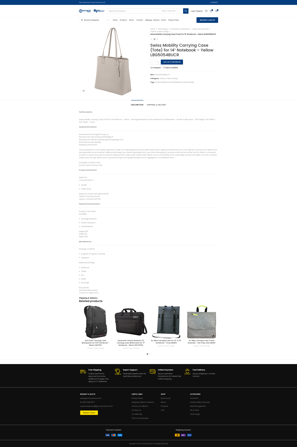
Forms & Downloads (140, 418)
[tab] (137, 103)
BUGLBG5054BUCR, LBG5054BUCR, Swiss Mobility (174, 82)
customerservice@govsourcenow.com (96, 406)
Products (164, 406)
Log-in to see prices (172, 62)
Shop (163, 394)
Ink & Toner (194, 410)
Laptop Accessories (200, 29)
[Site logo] (85, 11)
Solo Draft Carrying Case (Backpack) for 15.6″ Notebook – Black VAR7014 (95, 342)
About (163, 402)
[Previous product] (151, 39)
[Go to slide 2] (149, 354)
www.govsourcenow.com (90, 398)
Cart (162, 410)
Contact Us (136, 410)
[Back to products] (154, 39)
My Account (166, 398)
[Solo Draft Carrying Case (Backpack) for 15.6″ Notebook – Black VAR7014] (95, 321)
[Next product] (157, 39)
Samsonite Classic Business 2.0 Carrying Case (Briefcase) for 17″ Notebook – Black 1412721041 (131, 342)
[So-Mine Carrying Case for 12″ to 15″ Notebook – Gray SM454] (166, 321)
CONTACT (214, 2)
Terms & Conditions (140, 406)
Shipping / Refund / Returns (143, 402)
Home (152, 29)
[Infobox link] (96, 376)
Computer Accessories (180, 29)
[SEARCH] (185, 11)
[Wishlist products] (206, 11)
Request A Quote (207, 20)
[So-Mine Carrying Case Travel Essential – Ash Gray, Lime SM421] (201, 321)
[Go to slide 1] (147, 354)
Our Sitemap (137, 414)
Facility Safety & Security (200, 402)
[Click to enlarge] (84, 91)
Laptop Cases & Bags (159, 31)
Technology (163, 29)
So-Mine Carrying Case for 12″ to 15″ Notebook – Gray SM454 (166, 341)
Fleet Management (198, 406)
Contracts (194, 398)
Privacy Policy (137, 398)
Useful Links (137, 394)
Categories (195, 394)
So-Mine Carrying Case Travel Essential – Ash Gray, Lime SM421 (201, 341)
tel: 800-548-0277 (87, 402)
